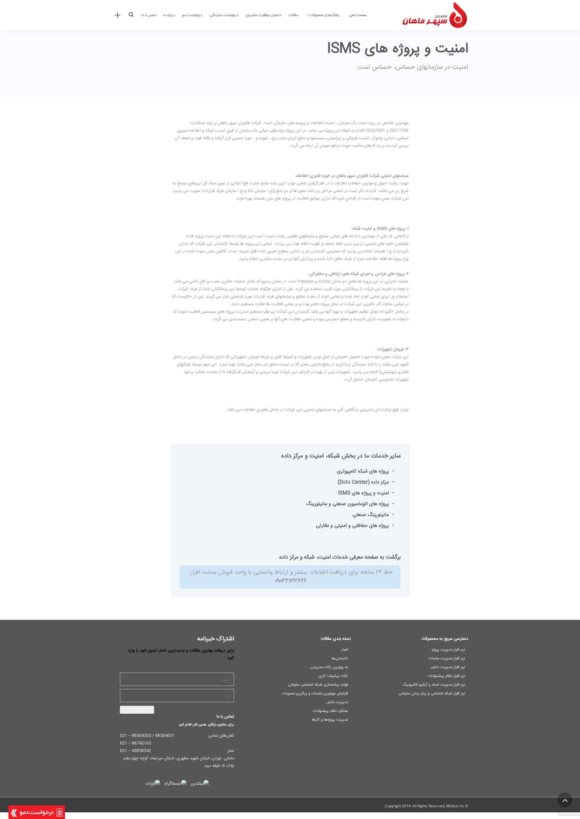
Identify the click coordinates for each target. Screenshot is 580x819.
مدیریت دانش (337, 702)
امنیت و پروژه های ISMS (363, 493)
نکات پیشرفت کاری (333, 676)
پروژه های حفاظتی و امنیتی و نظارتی (352, 526)
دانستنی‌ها (340, 658)
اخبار (344, 650)
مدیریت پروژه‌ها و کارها (330, 720)
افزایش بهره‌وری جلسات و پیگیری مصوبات (315, 693)
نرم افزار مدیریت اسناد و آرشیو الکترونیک (434, 685)
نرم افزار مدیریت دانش (447, 667)
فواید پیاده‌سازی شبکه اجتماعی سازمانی (318, 685)
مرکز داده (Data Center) (363, 482)
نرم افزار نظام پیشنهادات (446, 676)
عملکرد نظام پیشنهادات (330, 711)
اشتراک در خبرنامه (137, 709)
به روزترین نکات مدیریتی (329, 667)
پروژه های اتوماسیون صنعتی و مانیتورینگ (347, 504)
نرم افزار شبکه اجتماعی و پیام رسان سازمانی (431, 693)
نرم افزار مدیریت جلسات (446, 658)
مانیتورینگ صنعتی (371, 515)
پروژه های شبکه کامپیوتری (363, 471)
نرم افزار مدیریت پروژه (448, 650)
